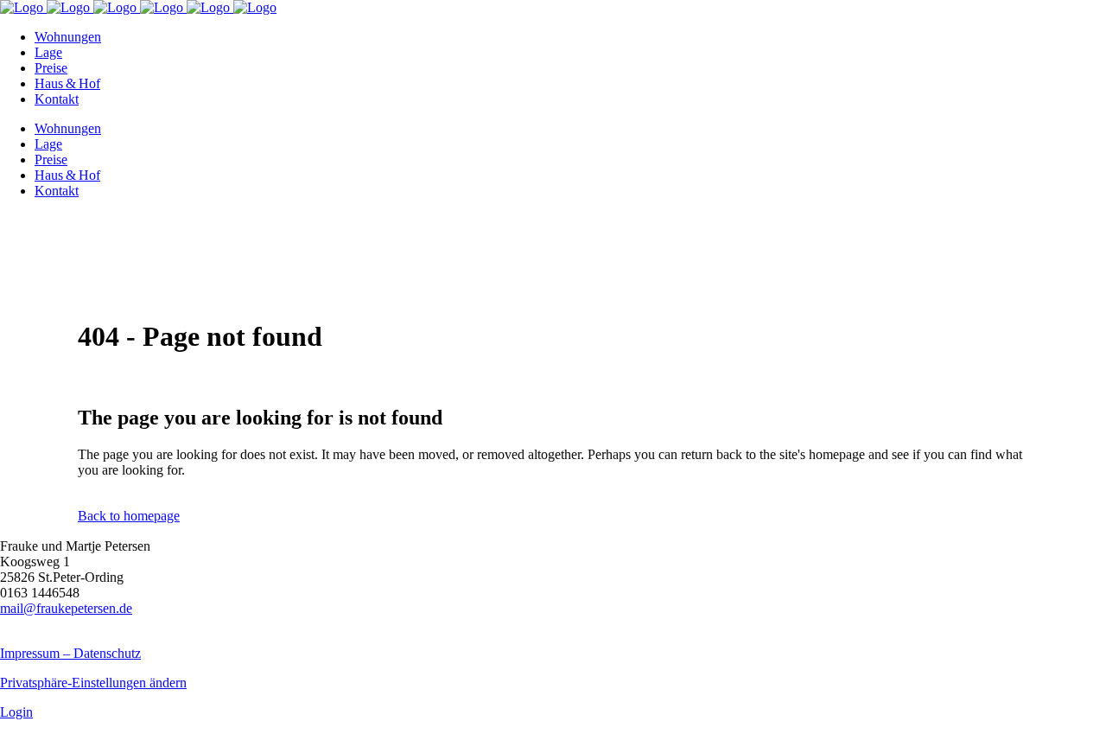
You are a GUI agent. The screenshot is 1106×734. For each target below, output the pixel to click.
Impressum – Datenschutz (70, 653)
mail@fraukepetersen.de (66, 608)
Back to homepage (129, 515)
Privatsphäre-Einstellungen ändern (93, 682)
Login (16, 712)
